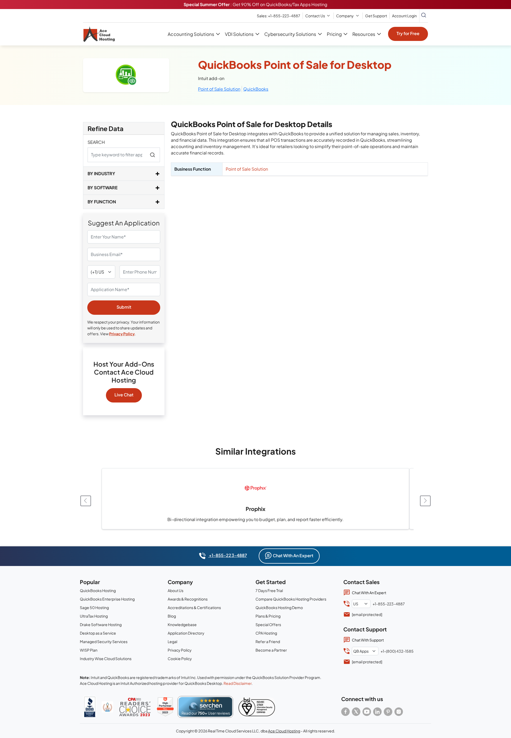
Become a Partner (271, 650)
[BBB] (89, 707)
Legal (172, 641)
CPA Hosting (266, 633)
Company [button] (345, 15)
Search (96, 142)
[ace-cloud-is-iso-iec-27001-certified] (256, 707)
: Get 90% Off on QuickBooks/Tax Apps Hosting (255, 4)
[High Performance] (165, 706)
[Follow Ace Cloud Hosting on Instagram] (398, 711)
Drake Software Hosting (101, 624)
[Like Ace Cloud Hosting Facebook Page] (345, 711)
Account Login (404, 15)
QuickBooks (255, 89)
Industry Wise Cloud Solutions (105, 658)
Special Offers (268, 624)
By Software (103, 187)
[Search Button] (423, 15)
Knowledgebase (182, 624)
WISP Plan (88, 650)
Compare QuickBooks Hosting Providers (291, 599)
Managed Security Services (103, 641)
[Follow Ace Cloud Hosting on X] (356, 711)
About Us (175, 590)
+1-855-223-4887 (227, 555)
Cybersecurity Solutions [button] (290, 34)
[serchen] (205, 707)
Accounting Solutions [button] (191, 34)
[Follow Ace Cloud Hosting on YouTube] (366, 711)
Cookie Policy (180, 658)
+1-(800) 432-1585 (397, 651)
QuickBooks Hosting (98, 590)
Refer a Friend (268, 641)
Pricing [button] (334, 34)
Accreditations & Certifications (194, 607)
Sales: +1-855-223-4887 (278, 15)
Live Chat (123, 394)
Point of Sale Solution (219, 89)
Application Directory (186, 633)
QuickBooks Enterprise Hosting (107, 599)
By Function (102, 201)
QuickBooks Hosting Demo (279, 607)
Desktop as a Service (98, 633)
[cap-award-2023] (134, 707)
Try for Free (408, 33)
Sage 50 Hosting (94, 607)
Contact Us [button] (315, 15)
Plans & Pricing (268, 616)
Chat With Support (368, 640)
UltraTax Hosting (94, 616)
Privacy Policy (122, 333)
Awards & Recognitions (188, 599)
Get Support (376, 15)
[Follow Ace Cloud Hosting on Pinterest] (388, 711)
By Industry (101, 173)
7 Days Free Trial (269, 590)
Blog (172, 616)
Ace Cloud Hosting (284, 730)
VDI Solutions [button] (239, 34)
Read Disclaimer (238, 683)
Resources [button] (363, 34)
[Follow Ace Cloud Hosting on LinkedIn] (377, 711)
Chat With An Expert (293, 555)
